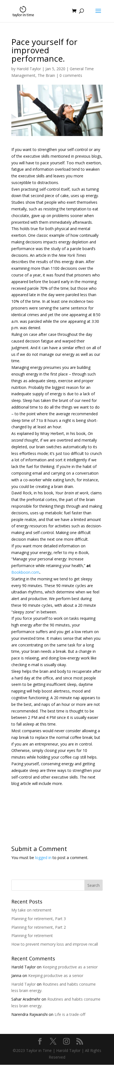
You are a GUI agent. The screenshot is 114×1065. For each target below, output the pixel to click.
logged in (43, 857)
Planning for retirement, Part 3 (38, 918)
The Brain (46, 75)
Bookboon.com (25, 572)
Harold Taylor (29, 68)
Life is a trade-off (70, 1014)
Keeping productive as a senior (70, 967)
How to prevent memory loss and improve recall (54, 944)
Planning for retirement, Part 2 (38, 927)
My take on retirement (31, 910)
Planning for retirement (32, 935)
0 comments (70, 75)
